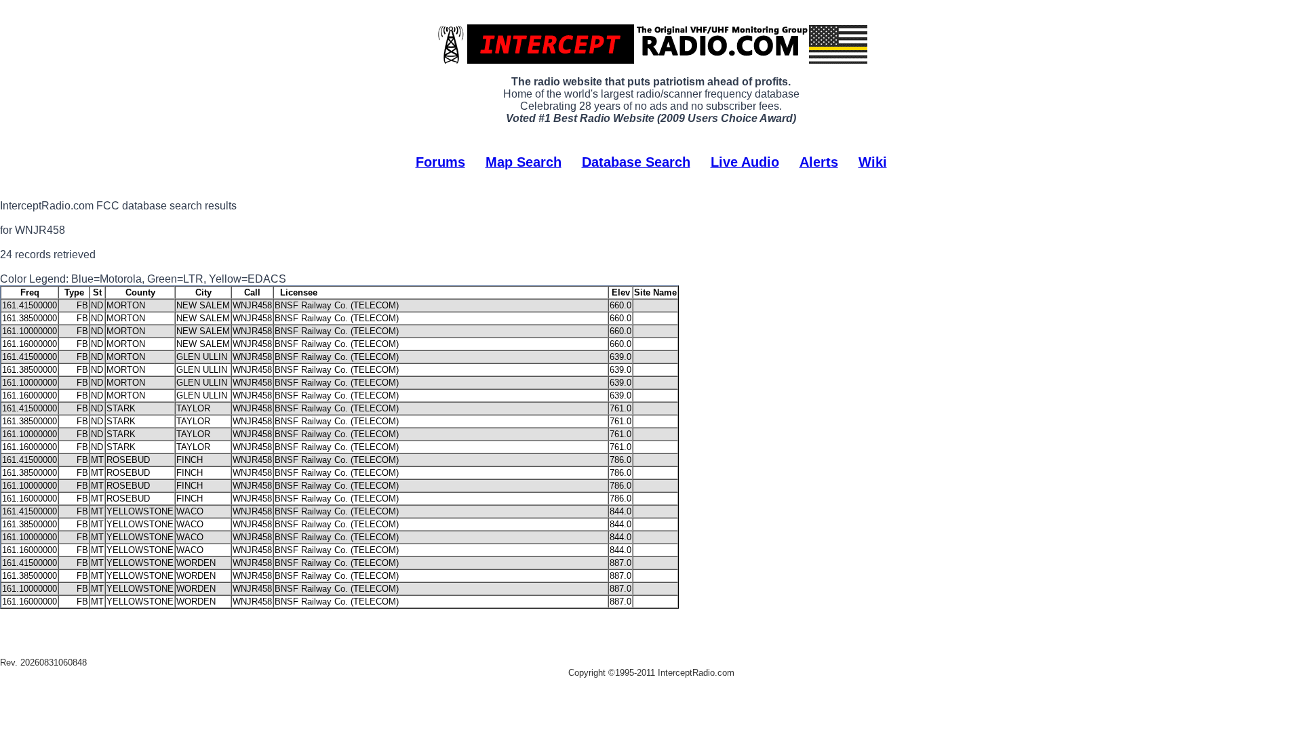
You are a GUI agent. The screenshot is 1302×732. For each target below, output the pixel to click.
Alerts (819, 162)
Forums (440, 162)
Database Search (636, 162)
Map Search (523, 162)
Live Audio (745, 162)
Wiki (873, 162)
